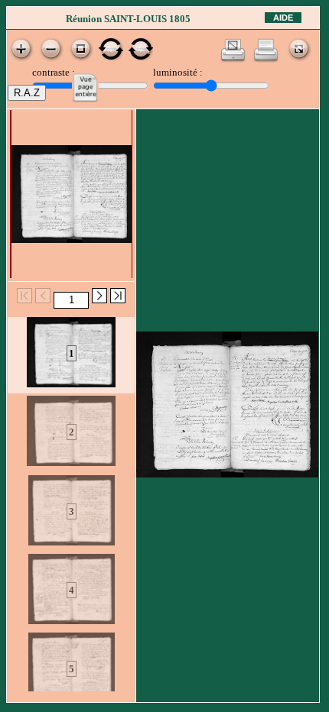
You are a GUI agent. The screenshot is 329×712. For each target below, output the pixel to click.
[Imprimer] (265, 59)
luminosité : (178, 72)
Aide (283, 17)
